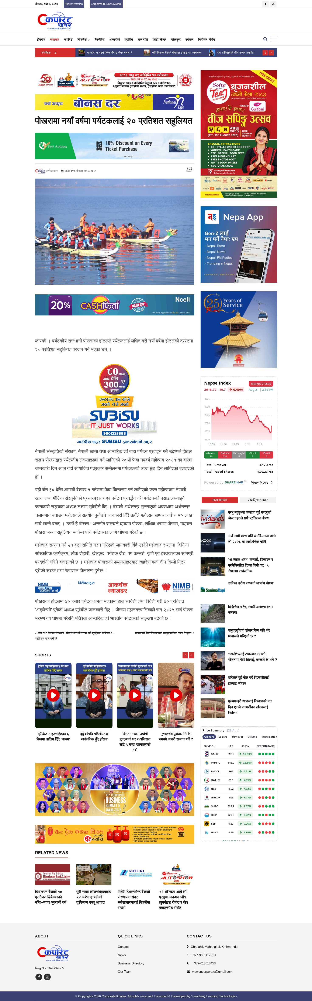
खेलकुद (176, 39)
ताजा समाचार (219, 500)
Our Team (125, 971)
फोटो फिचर (160, 39)
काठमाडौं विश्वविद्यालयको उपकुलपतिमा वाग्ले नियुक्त (163, 633)
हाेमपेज (41, 39)
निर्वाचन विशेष (206, 39)
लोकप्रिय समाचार (258, 500)
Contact (123, 946)
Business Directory (131, 963)
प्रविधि (129, 39)
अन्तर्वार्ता (114, 39)
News (122, 955)
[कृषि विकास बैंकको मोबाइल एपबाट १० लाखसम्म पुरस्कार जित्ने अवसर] (82, 52)
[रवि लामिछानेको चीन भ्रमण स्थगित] (147, 52)
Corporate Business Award (106, 4)
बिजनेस (82, 39)
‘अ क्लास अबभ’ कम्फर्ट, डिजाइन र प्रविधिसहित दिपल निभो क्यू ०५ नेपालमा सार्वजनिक (250, 565)
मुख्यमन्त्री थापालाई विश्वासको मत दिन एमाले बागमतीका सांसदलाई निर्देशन (250, 707)
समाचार (54, 39)
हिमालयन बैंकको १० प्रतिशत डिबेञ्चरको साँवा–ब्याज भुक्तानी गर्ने (50, 897)
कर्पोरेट (68, 39)
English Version (74, 4)
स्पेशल (190, 39)
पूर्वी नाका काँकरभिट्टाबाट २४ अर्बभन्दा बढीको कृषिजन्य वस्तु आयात (93, 897)
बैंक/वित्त (100, 39)
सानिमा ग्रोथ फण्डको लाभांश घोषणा (251, 583)
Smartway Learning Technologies (214, 996)
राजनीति (143, 39)
